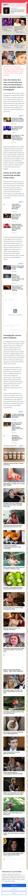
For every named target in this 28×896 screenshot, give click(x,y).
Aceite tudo (14, 885)
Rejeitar (14, 893)
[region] (14, 882)
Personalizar (14, 889)
